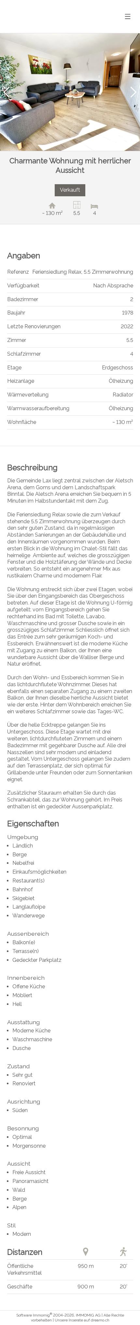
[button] (6, 92)
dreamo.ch (100, 1320)
